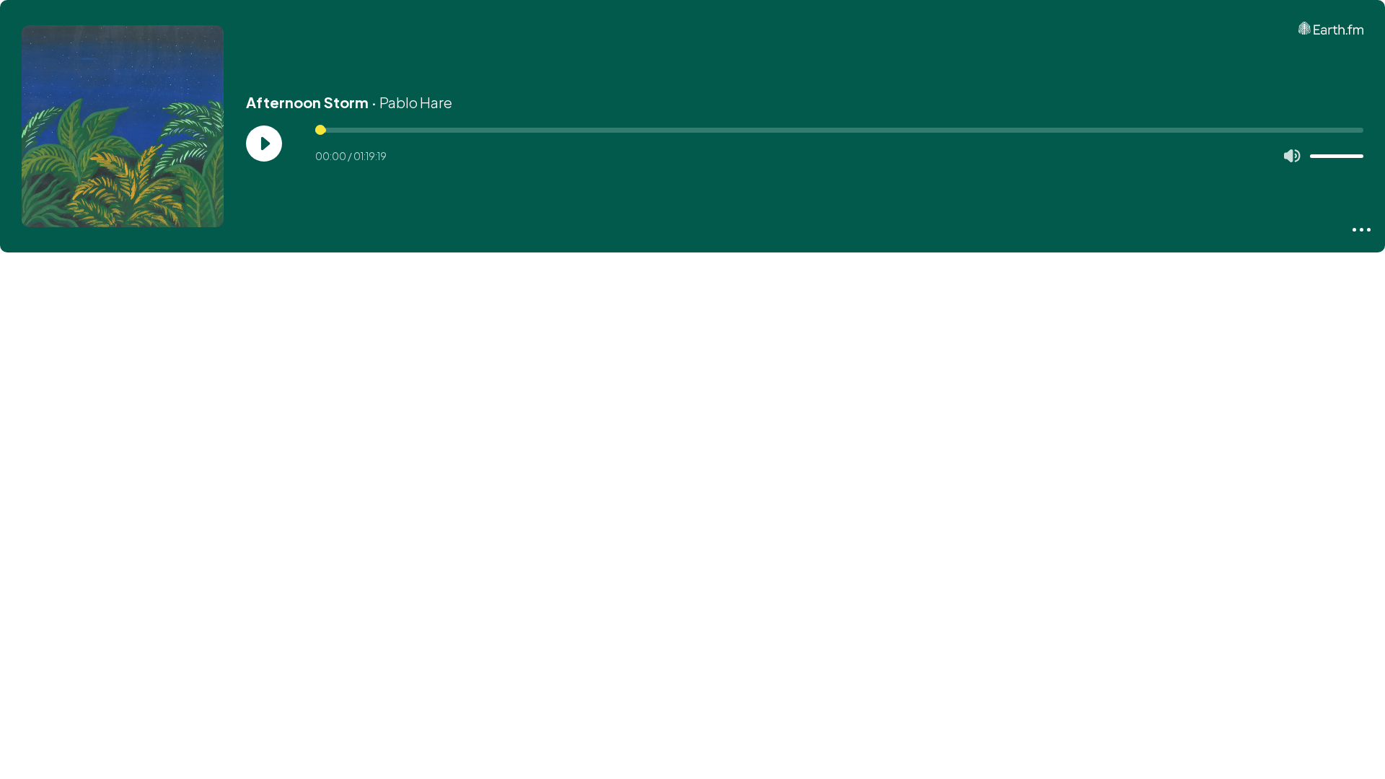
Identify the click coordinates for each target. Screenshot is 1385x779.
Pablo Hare (415, 102)
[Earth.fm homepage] (1330, 28)
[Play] (264, 144)
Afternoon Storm (307, 102)
